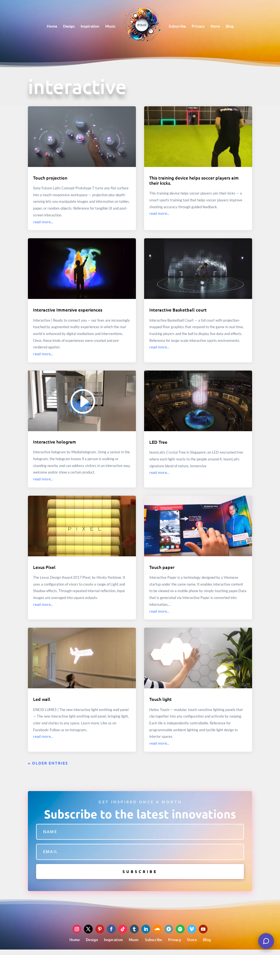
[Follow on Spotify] (180, 929)
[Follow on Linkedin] (145, 929)
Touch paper (161, 567)
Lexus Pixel (44, 567)
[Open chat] (266, 941)
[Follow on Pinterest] (99, 929)
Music (110, 26)
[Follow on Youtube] (203, 929)
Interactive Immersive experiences (67, 310)
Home (52, 26)
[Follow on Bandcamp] (168, 929)
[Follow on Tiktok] (122, 929)
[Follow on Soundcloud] (157, 929)
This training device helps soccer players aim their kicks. (194, 180)
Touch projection (50, 178)
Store (215, 26)
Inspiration (90, 26)
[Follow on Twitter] (88, 929)
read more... (43, 221)
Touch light (160, 699)
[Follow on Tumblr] (134, 929)
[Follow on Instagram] (76, 929)
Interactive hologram (54, 442)
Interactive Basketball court (178, 310)
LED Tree (158, 442)
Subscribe (177, 26)
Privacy (198, 26)
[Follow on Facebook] (111, 929)
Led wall (41, 699)
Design (69, 26)
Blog (230, 26)
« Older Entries (48, 762)
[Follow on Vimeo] (191, 929)
